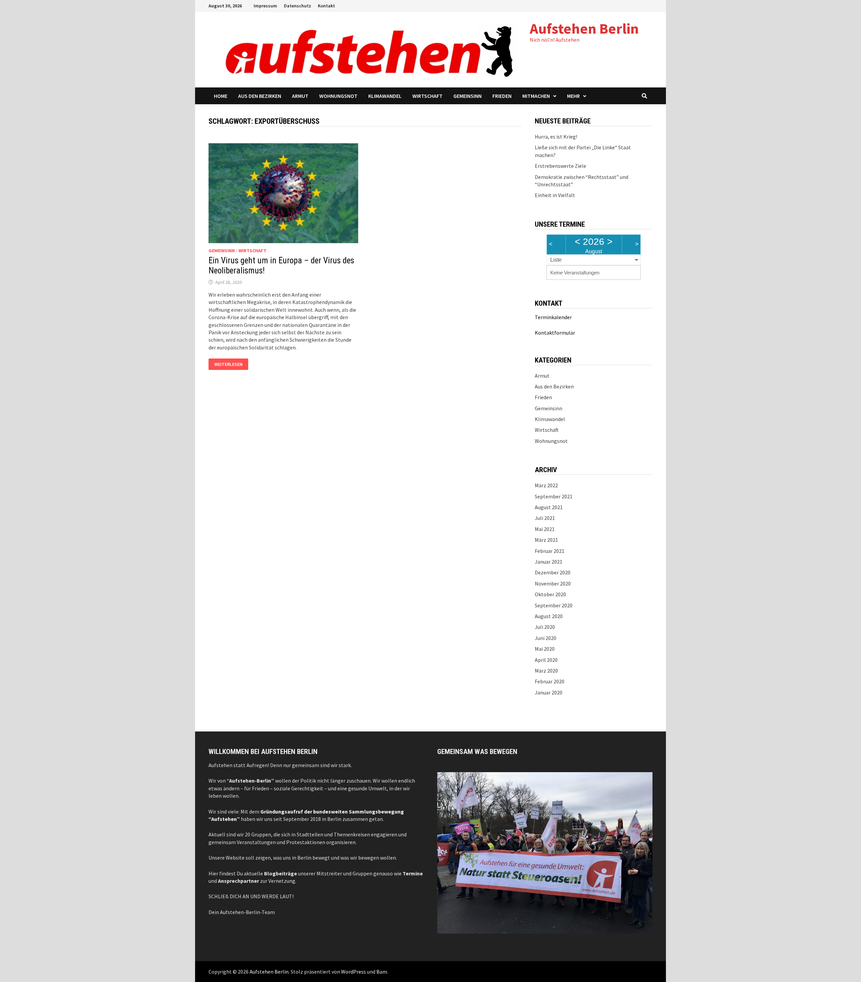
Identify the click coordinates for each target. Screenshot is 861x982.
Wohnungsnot (338, 95)
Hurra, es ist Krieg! (556, 136)
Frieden (502, 95)
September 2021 (553, 496)
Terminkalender (553, 317)
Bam (381, 971)
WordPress (353, 971)
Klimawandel (385, 95)
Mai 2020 (545, 648)
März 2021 (546, 539)
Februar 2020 (549, 681)
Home (220, 95)
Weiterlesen (231, 364)
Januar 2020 (548, 692)
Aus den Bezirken (259, 95)
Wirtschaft (427, 95)
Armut (300, 95)
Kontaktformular (555, 332)
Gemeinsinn (467, 95)
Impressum (265, 6)
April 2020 (546, 659)
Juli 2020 (545, 627)
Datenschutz (297, 6)
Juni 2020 (545, 638)
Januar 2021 (548, 561)
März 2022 (546, 485)
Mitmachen (536, 95)
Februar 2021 (549, 550)
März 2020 (546, 670)
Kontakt (326, 6)
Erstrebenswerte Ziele (560, 165)
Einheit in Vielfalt (555, 195)
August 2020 (549, 616)
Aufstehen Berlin (584, 28)
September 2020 (553, 605)
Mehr (573, 95)
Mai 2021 (545, 529)
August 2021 (549, 507)
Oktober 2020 (550, 594)
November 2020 (553, 583)
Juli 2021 (545, 518)
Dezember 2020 (552, 572)
